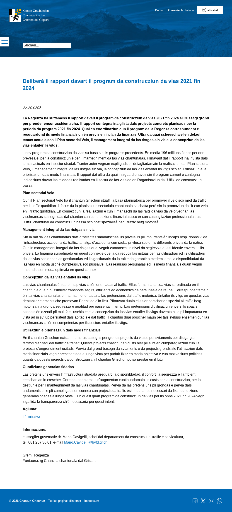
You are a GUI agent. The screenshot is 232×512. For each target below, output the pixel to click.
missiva (34, 416)
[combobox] (47, 45)
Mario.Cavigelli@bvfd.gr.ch (85, 442)
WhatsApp (219, 501)
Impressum (91, 500)
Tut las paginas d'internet (64, 500)
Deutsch (160, 10)
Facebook (195, 501)
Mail (211, 501)
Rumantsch (175, 10)
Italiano (189, 10)
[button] (196, 43)
